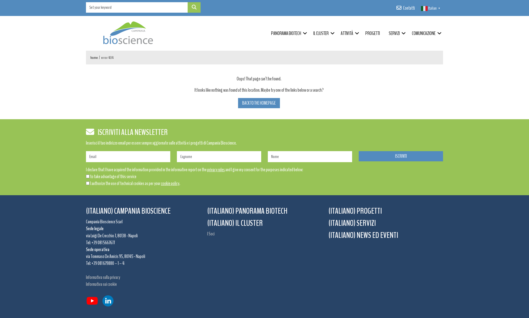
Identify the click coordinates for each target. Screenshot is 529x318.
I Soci (211, 233)
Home (94, 57)
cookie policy (170, 183)
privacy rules (216, 169)
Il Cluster (321, 33)
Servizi (394, 33)
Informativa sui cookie (101, 284)
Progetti (372, 33)
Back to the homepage (259, 103)
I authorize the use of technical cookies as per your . (135, 183)
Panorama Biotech (286, 33)
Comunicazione (424, 33)
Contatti (409, 8)
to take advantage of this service (113, 176)
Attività (347, 33)
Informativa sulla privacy (103, 277)
